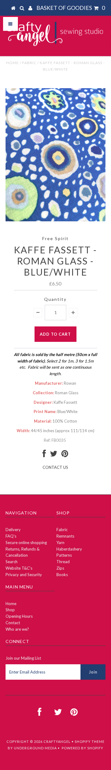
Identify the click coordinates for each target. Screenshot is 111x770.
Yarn (60, 542)
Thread (63, 561)
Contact (13, 622)
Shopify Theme (90, 741)
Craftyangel (57, 741)
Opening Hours (19, 616)
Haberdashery (69, 549)
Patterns (64, 555)
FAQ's (11, 536)
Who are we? (17, 629)
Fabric (29, 62)
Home (12, 62)
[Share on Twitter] (53, 455)
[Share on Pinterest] (64, 455)
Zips (60, 568)
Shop (10, 609)
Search (12, 561)
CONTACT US (55, 467)
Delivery (13, 529)
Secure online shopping (26, 542)
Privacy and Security (24, 574)
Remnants (65, 536)
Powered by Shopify (82, 748)
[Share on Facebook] (44, 455)
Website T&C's (19, 568)
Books (62, 574)
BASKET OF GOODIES (70, 7)
